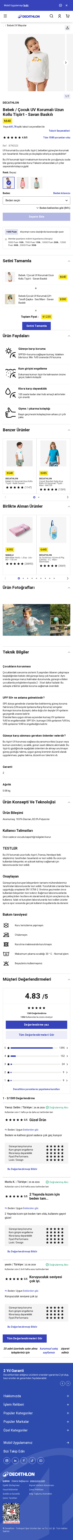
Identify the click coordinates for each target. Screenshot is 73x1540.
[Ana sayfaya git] (28, 16)
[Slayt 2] (27, 578)
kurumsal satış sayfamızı (49, 1350)
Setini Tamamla (36, 326)
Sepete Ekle (36, 216)
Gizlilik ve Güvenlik (11, 1494)
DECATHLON (11, 102)
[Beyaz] (9, 183)
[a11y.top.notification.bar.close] (67, 5)
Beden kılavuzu (61, 193)
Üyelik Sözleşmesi (11, 1485)
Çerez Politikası (36, 1489)
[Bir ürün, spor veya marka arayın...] (51, 16)
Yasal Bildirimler (10, 1489)
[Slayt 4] (36, 578)
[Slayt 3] (32, 578)
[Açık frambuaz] (23, 183)
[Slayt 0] (34, 497)
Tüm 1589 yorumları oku (46, 137)
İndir (26, 5)
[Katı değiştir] (69, 261)
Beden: (7, 193)
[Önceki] (5, 497)
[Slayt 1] (38, 497)
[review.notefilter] (67, 1048)
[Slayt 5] (40, 578)
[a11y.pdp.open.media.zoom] (36, 62)
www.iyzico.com (37, 1481)
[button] (67, 28)
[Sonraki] (67, 497)
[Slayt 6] (45, 578)
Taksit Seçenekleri (59, 130)
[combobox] (36, 200)
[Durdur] (61, 5)
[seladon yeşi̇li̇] (36, 183)
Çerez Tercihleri (10, 1498)
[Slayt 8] (54, 578)
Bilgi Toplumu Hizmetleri (40, 1494)
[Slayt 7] (49, 578)
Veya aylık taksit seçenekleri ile (24, 126)
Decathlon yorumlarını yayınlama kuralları (36, 1089)
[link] (36, 1025)
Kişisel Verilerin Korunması (41, 1485)
